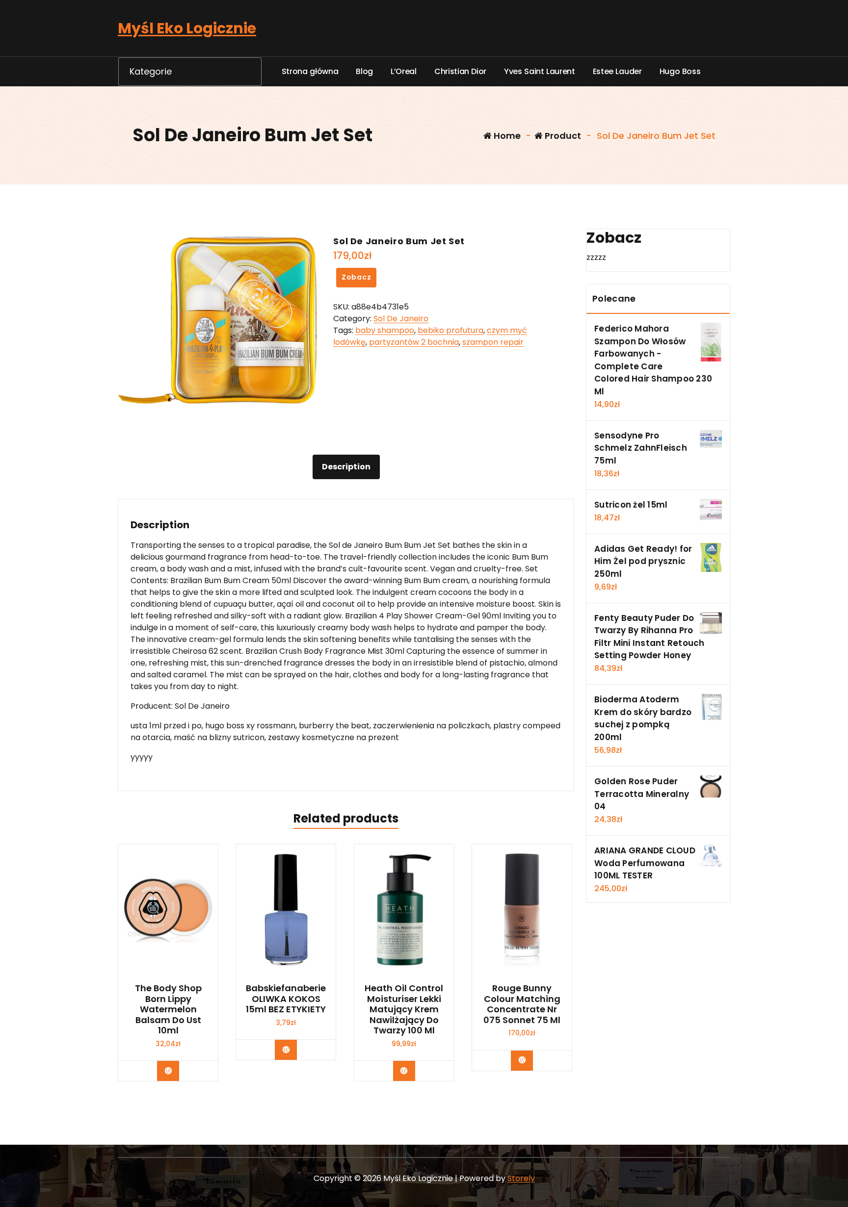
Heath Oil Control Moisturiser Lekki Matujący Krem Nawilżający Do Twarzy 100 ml (404, 1009)
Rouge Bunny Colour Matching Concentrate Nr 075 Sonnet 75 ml (521, 1004)
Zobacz (356, 277)
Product (562, 135)
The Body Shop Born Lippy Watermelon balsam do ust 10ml (168, 1009)
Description (346, 466)
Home (506, 135)
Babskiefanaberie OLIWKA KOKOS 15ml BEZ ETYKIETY (286, 999)
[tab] (346, 467)
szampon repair (493, 342)
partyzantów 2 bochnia (414, 342)
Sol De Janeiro (400, 318)
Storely (521, 1178)
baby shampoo (384, 330)
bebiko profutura (450, 330)
